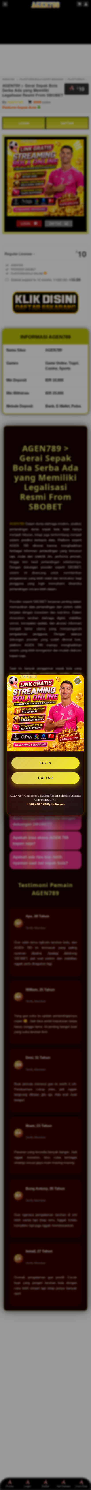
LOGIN (45, 763)
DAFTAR (45, 778)
